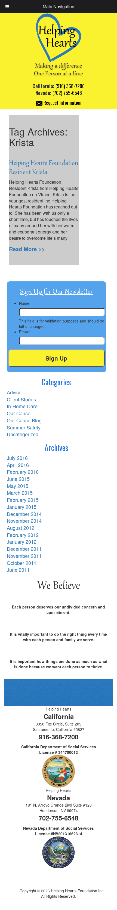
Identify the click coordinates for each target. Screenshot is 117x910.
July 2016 (17, 457)
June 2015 (18, 478)
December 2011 (24, 548)
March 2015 (20, 492)
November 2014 (24, 520)
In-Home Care (22, 406)
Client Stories (21, 399)
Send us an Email (19, 688)
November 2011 (24, 555)
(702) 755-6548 (67, 92)
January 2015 (21, 506)
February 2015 (23, 499)
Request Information (61, 102)
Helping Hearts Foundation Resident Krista (43, 167)
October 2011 (21, 562)
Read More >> (27, 249)
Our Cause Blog (24, 420)
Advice (14, 392)
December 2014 (24, 513)
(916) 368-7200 (70, 86)
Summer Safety (24, 427)
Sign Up (56, 358)
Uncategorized (22, 434)
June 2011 (18, 569)
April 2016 (18, 464)
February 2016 (23, 471)
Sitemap (58, 904)
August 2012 (20, 527)
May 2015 (17, 485)
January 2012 (21, 541)
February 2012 (23, 534)
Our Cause (18, 413)
